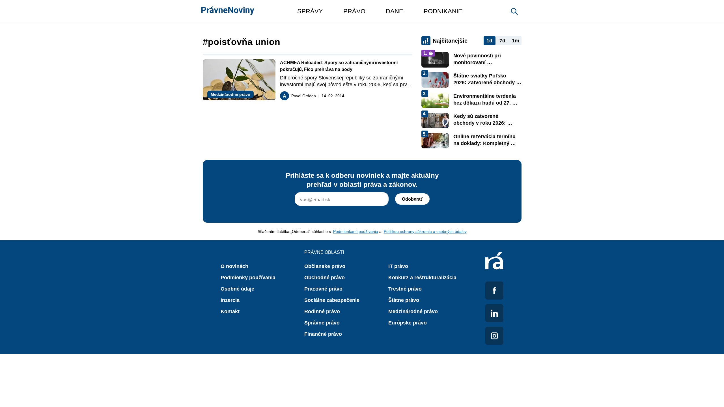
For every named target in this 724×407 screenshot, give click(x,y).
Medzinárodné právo (413, 311)
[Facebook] (494, 291)
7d (502, 41)
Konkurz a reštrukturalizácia (422, 277)
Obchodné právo (324, 277)
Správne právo (322, 323)
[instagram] (494, 336)
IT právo (398, 266)
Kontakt (230, 311)
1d (489, 41)
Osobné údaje (237, 289)
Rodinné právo (322, 311)
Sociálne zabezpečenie (331, 300)
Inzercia (230, 300)
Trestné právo (405, 289)
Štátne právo (403, 300)
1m (515, 41)
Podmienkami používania (355, 231)
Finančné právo (323, 334)
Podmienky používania (248, 277)
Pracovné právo (323, 289)
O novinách (234, 266)
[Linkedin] (494, 313)
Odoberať (412, 199)
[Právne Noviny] (227, 11)
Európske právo (407, 323)
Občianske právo (324, 266)
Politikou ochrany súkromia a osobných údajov (425, 231)
